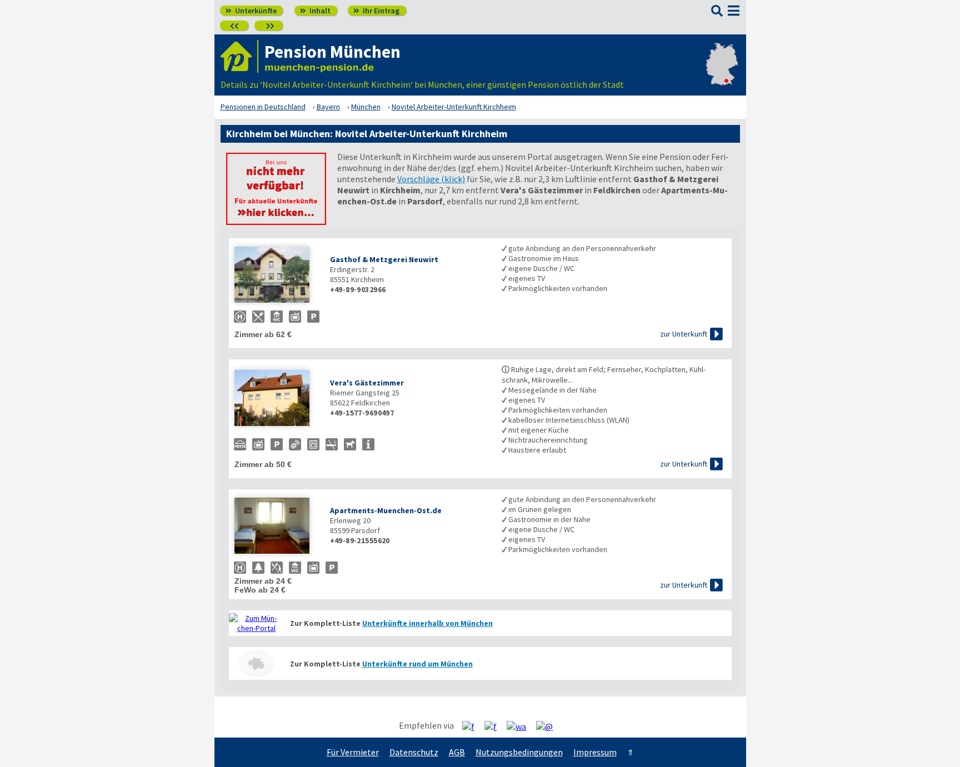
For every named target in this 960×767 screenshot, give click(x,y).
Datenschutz (413, 752)
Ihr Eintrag (376, 11)
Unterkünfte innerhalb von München (427, 623)
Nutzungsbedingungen (519, 752)
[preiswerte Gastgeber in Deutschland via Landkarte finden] (722, 73)
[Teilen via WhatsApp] (520, 726)
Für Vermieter (353, 752)
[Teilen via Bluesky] (494, 726)
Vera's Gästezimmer (367, 383)
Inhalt (315, 11)
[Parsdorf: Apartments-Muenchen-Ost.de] (276, 527)
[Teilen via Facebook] (472, 726)
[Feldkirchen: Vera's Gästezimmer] (276, 399)
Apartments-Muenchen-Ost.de (386, 510)
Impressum (595, 752)
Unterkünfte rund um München (417, 664)
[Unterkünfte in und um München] (276, 221)
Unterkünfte (251, 11)
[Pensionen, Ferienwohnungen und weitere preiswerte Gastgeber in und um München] (256, 623)
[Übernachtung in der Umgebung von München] (256, 663)
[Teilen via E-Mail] (548, 726)
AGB (457, 752)
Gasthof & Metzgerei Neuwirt (384, 259)
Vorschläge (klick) (431, 178)
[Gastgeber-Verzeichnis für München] (239, 56)
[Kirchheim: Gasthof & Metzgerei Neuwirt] (276, 276)
